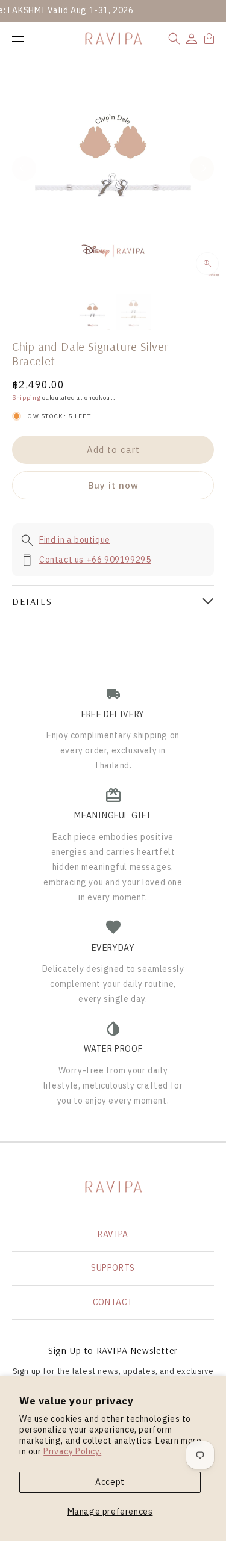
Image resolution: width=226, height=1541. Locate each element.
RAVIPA (113, 1234)
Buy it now (113, 485)
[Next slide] (202, 168)
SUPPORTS (113, 1267)
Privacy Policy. (72, 1451)
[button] (174, 38)
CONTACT (113, 1302)
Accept (110, 1482)
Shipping (26, 397)
